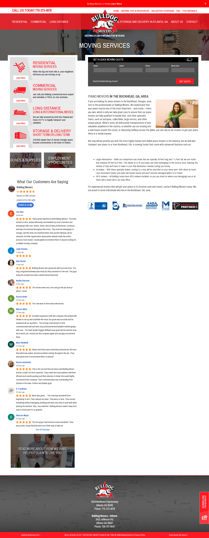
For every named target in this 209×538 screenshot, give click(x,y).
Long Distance (59, 22)
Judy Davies (22, 248)
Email (121, 66)
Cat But (20, 211)
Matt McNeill (22, 342)
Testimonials (189, 10)
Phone (147, 66)
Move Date (175, 66)
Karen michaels (23, 362)
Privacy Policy (139, 535)
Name (96, 66)
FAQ (178, 10)
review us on (23, 204)
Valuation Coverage (162, 10)
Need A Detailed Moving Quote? (105, 81)
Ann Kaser (21, 261)
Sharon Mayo (22, 415)
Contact (192, 22)
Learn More (116, 3)
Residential (19, 22)
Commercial (38, 22)
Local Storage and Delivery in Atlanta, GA (140, 22)
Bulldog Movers (25, 187)
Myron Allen (21, 309)
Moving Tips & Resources (135, 10)
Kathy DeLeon (22, 280)
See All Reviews (43, 429)
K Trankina (21, 388)
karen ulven (21, 296)
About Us (177, 22)
